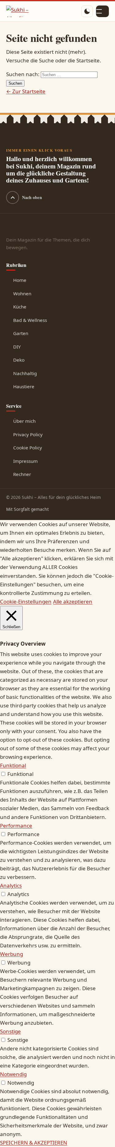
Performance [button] (16, 825)
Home (19, 280)
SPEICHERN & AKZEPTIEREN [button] (33, 1142)
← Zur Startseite (25, 91)
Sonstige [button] (10, 1031)
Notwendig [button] (13, 1074)
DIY (17, 347)
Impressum (25, 461)
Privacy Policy (28, 434)
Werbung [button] (11, 953)
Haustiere (23, 386)
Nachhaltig (25, 373)
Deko (19, 360)
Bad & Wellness (30, 320)
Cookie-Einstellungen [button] (26, 601)
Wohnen (22, 293)
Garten (20, 333)
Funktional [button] (13, 765)
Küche (19, 307)
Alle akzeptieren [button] (72, 601)
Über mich (24, 421)
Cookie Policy (27, 447)
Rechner (22, 474)
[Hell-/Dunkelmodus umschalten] (87, 11)
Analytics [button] (11, 885)
